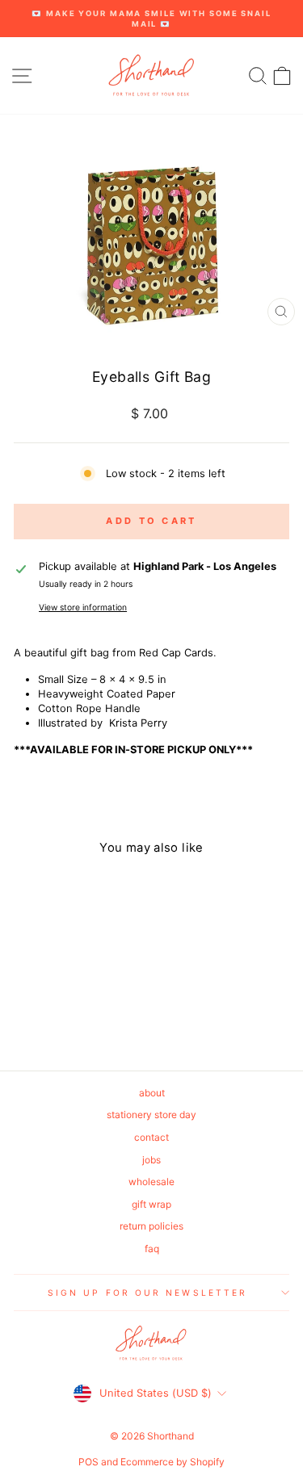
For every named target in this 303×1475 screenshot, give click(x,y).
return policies (151, 1226)
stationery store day (151, 1114)
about (152, 1093)
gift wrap (151, 1204)
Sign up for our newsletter (147, 1292)
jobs (151, 1160)
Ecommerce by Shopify (172, 1462)
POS (88, 1462)
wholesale (151, 1181)
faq (152, 1248)
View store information (83, 607)
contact (151, 1137)
